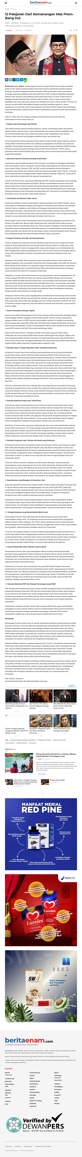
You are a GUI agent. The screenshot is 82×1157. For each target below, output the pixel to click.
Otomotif (57, 1078)
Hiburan (8, 1093)
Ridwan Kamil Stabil (57, 780)
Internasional (35, 1073)
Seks (6, 1086)
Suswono (32, 743)
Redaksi (18, 1146)
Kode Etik (8, 1146)
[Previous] (39, 792)
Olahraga (57, 1075)
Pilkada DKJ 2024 (44, 740)
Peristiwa (57, 1089)
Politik (56, 1092)
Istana (32, 1075)
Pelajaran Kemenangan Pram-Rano (23, 740)
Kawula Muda (35, 1081)
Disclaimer (28, 1146)
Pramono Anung (59, 740)
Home (7, 9)
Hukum (7, 1101)
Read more (41, 774)
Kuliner (32, 1089)
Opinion (13, 9)
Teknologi (8, 1075)
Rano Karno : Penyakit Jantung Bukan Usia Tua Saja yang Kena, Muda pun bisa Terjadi (25, 781)
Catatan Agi (9, 1079)
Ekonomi (8, 1081)
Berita (9, 755)
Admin (9, 30)
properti (57, 1095)
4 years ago (47, 759)
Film (6, 1095)
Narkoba (33, 1103)
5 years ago (18, 786)
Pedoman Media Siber (43, 1146)
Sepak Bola (58, 1080)
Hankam (8, 1090)
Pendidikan (58, 1087)
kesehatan (34, 1084)
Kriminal (33, 1087)
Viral (56, 1101)
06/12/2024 (19, 30)
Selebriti (8, 1097)
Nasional (33, 1106)
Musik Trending (36, 1101)
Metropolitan (35, 1092)
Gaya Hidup (9, 1084)
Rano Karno (10, 743)
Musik (32, 1098)
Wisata (57, 1103)
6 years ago (54, 782)
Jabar (32, 1078)
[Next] (42, 792)
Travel (56, 1098)
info (6, 1104)
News (56, 1073)
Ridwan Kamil (22, 743)
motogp (33, 1095)
